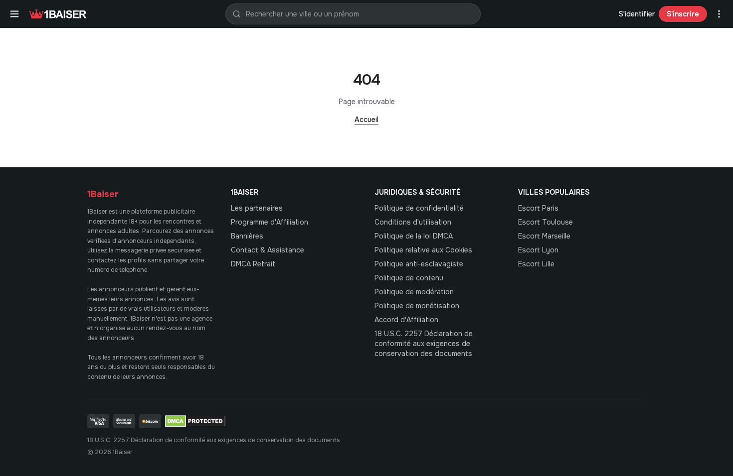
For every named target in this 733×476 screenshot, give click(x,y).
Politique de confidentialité (419, 208)
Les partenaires (257, 208)
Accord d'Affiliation (406, 319)
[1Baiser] (58, 14)
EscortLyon (538, 249)
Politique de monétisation (416, 305)
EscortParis (538, 208)
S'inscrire (683, 13)
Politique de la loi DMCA (413, 236)
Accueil (366, 119)
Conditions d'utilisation (412, 222)
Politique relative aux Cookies (423, 249)
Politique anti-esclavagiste (418, 263)
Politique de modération (414, 291)
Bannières (247, 236)
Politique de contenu (408, 277)
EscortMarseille (544, 236)
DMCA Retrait (253, 263)
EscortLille (536, 263)
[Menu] (14, 13)
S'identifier (637, 13)
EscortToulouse (545, 222)
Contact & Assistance (267, 249)
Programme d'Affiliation (269, 222)
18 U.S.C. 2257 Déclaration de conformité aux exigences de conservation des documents (423, 343)
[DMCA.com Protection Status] (195, 421)
